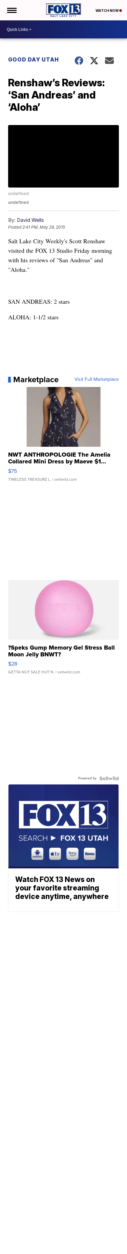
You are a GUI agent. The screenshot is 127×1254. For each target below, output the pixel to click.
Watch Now (107, 10)
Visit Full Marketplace (97, 379)
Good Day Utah (33, 59)
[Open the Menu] (11, 10)
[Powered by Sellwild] (109, 778)
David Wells (30, 220)
